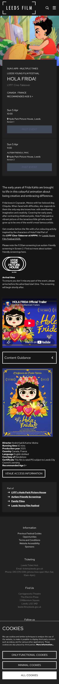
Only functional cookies (30, 655)
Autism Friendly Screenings (26, 496)
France (22, 93)
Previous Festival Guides (29, 533)
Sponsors (29, 546)
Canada (11, 93)
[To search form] (47, 7)
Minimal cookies (29, 665)
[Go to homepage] (19, 8)
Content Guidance (17, 358)
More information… (45, 644)
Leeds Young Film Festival (25, 505)
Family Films (18, 501)
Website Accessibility (30, 543)
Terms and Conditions (29, 540)
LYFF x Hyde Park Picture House (28, 492)
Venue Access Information (23, 473)
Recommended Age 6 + (20, 96)
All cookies (29, 675)
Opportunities (29, 536)
